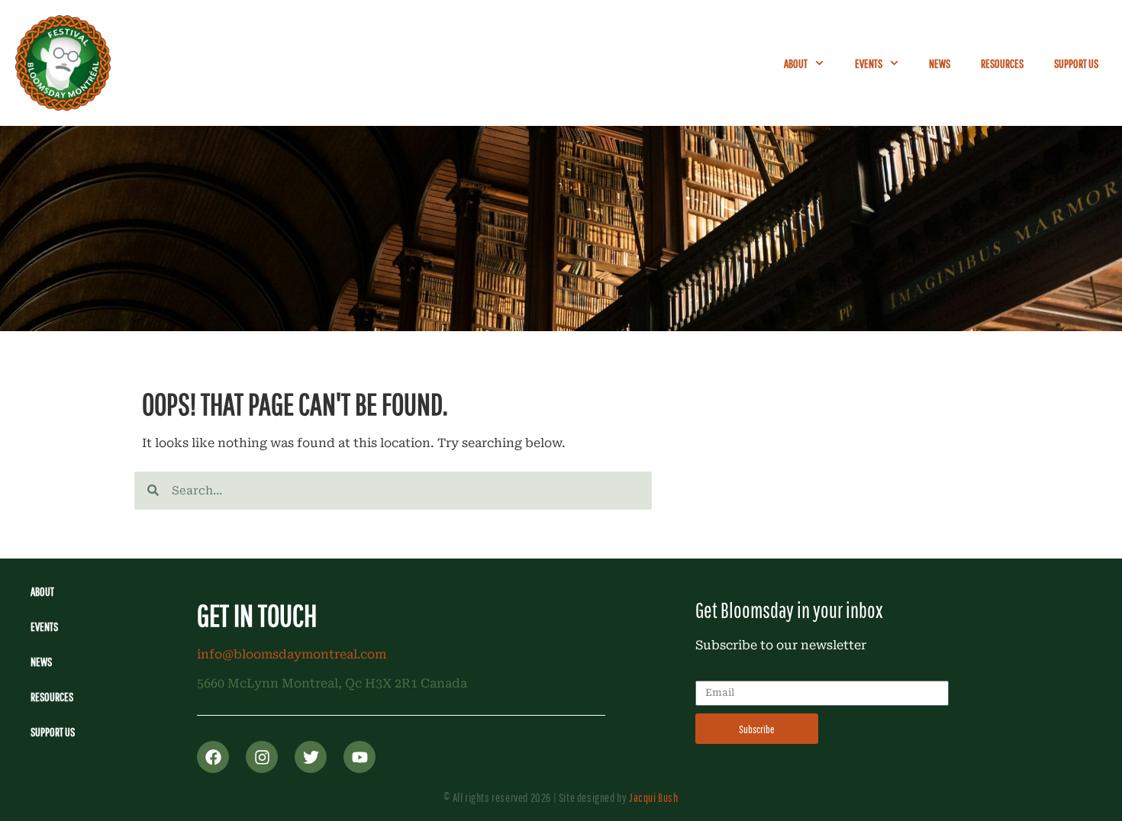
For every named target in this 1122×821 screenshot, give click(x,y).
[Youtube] (359, 757)
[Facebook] (213, 757)
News (939, 63)
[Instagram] (262, 757)
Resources (1002, 63)
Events (868, 63)
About (796, 63)
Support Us (1076, 63)
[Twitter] (311, 757)
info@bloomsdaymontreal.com (291, 654)
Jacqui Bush (654, 797)
